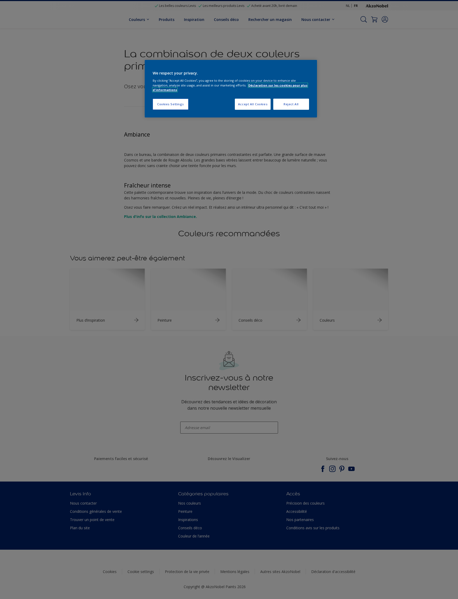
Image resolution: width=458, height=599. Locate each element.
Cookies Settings (170, 104)
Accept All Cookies (252, 104)
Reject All (291, 104)
